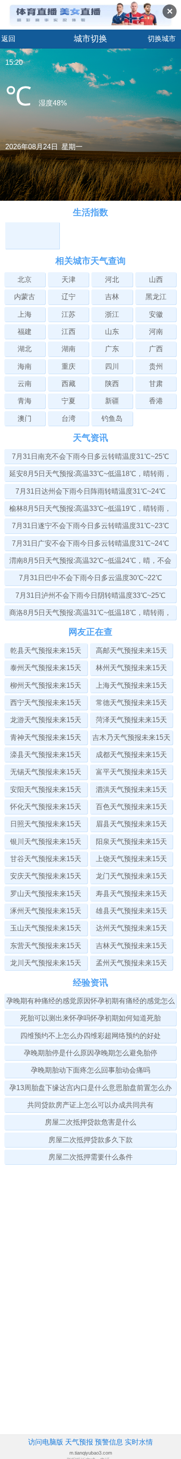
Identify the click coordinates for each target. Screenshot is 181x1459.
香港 (156, 401)
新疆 (112, 401)
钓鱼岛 (112, 418)
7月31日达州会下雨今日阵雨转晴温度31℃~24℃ (90, 491)
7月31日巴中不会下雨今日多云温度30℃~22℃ (90, 577)
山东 (112, 331)
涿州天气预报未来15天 (45, 911)
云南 (25, 383)
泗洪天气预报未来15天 (131, 789)
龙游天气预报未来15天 (45, 720)
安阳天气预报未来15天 (45, 789)
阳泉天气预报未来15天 (131, 841)
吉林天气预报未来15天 (131, 945)
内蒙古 (24, 296)
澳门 (25, 418)
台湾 (69, 418)
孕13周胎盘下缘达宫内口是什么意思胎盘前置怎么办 (90, 1087)
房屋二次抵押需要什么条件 (90, 1157)
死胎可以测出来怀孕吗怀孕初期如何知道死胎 (90, 1018)
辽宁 (69, 296)
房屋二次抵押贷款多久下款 (90, 1140)
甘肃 (156, 383)
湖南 (69, 349)
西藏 (69, 383)
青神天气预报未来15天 (45, 737)
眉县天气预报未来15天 (131, 824)
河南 (156, 331)
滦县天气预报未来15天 (45, 754)
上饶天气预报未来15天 (131, 859)
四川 (112, 366)
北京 (25, 279)
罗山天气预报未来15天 (45, 893)
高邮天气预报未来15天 (131, 650)
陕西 (112, 383)
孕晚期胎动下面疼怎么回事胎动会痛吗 (90, 1070)
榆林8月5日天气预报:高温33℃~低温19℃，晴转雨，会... (90, 510)
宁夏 (69, 401)
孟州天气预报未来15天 (131, 963)
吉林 (112, 296)
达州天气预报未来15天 (131, 928)
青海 (25, 401)
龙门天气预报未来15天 (131, 876)
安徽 (156, 314)
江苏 (69, 314)
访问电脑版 (45, 1442)
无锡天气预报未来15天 (45, 772)
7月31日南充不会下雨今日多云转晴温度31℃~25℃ (90, 456)
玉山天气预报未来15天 (45, 928)
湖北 (25, 349)
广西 (156, 349)
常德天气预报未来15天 (131, 702)
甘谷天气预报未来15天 (45, 859)
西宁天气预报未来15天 (45, 702)
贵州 (156, 366)
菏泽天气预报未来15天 (131, 720)
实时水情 (139, 1442)
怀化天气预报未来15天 (45, 806)
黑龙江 (156, 296)
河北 (112, 279)
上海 (25, 314)
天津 (69, 279)
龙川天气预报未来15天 (45, 963)
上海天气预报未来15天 (131, 685)
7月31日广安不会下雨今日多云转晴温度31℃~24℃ (90, 543)
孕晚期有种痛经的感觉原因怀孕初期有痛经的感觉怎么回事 (90, 1002)
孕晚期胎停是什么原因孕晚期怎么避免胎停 (90, 1053)
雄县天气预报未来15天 (131, 911)
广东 (112, 349)
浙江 (112, 314)
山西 (156, 279)
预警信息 (109, 1442)
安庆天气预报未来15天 (45, 876)
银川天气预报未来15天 (45, 841)
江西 (69, 331)
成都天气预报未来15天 (131, 754)
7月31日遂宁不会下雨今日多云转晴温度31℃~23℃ (90, 525)
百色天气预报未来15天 (131, 806)
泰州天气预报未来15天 (45, 667)
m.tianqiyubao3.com (90, 1452)
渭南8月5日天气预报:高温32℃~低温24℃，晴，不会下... (90, 562)
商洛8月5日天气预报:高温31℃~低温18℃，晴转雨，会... (90, 614)
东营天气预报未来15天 (45, 945)
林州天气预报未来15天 (131, 667)
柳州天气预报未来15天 (45, 685)
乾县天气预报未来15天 (45, 650)
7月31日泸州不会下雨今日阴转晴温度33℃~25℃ (90, 595)
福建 (25, 331)
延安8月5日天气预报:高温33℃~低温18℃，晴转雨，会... (90, 475)
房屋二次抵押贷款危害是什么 (90, 1122)
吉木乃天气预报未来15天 (131, 737)
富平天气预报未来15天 (131, 772)
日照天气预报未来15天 (45, 824)
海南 (25, 366)
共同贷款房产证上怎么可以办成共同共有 (90, 1105)
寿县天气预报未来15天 (131, 893)
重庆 (69, 366)
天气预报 (79, 1442)
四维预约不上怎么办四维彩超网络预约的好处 (90, 1035)
